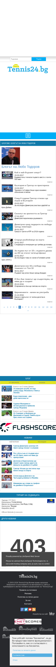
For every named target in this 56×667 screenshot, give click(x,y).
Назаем (42, 382)
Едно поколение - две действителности (22, 397)
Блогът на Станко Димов (23, 387)
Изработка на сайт (40, 614)
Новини (28, 438)
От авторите (14, 382)
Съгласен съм (18, 655)
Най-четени (14, 442)
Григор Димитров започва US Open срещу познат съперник (25, 447)
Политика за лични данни (28, 597)
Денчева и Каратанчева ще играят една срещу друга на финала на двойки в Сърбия (25, 463)
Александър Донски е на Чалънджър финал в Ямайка (25, 477)
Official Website (8, 512)
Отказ (15, 660)
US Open (12, 500)
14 (51, 307)
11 (39, 307)
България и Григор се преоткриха (32, 185)
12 (43, 307)
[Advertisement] (28, 28)
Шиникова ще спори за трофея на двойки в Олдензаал (26, 484)
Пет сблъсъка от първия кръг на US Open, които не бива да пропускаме (26, 455)
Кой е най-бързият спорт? (28, 172)
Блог (28, 378)
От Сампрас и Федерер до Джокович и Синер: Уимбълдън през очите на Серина (26, 415)
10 (35, 307)
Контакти (28, 604)
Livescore (19, 512)
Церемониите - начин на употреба (32, 292)
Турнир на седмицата (28, 495)
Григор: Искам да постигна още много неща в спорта (26, 470)
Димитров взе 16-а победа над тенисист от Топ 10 (30, 267)
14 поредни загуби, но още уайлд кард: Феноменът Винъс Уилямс (26, 391)
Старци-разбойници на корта (29, 240)
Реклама (28, 594)
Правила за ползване (28, 590)
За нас (28, 600)
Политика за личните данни (24, 650)
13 (47, 307)
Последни (42, 442)
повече (49, 182)
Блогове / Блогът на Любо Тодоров (18, 143)
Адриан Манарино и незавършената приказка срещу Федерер (24, 406)
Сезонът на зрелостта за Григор (31, 213)
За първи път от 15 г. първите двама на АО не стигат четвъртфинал (33, 251)
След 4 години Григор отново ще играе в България (31, 199)
